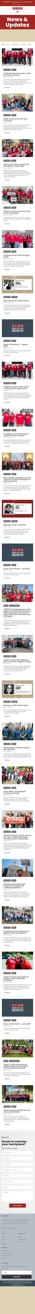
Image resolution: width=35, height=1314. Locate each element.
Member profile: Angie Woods (16, 301)
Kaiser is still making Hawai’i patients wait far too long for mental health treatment (16, 1066)
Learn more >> (17, 4)
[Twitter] (6, 1228)
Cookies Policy (17, 1281)
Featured (7, 70)
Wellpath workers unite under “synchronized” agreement (16, 387)
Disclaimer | (11, 1281)
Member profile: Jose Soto (15, 525)
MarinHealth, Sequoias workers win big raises (17, 748)
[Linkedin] (8, 1228)
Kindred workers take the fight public (16, 256)
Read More (7, 87)
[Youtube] (14, 1228)
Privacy (5, 1281)
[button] (17, 11)
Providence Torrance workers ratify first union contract (16, 434)
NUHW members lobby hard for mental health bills (17, 1111)
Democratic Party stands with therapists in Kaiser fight (16, 165)
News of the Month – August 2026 (16, 345)
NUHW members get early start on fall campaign (17, 212)
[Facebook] (3, 1228)
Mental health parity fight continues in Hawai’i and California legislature (14, 885)
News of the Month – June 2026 (17, 1024)
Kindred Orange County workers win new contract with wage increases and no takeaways (17, 837)
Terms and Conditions (26, 1281)
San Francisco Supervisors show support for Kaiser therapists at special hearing (17, 479)
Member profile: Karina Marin (16, 705)
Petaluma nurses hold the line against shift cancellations (16, 932)
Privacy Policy (27, 1282)
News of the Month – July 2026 (17, 568)
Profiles (14, 297)
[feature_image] (17, 57)
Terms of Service (16, 1284)
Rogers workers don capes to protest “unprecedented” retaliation (16, 978)
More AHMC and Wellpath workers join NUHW (15, 792)
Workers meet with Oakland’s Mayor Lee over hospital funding (17, 660)
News (13, 70)
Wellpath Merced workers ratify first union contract (17, 74)
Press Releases (14, 606)
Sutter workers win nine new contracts (15, 119)
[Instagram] (11, 1228)
